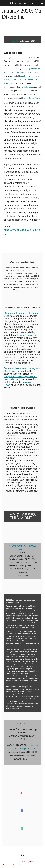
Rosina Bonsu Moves (31, 98)
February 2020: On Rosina (32, 862)
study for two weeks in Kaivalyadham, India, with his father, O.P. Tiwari (21, 79)
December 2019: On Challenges (15, 865)
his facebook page (28, 335)
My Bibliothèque (27, 87)
